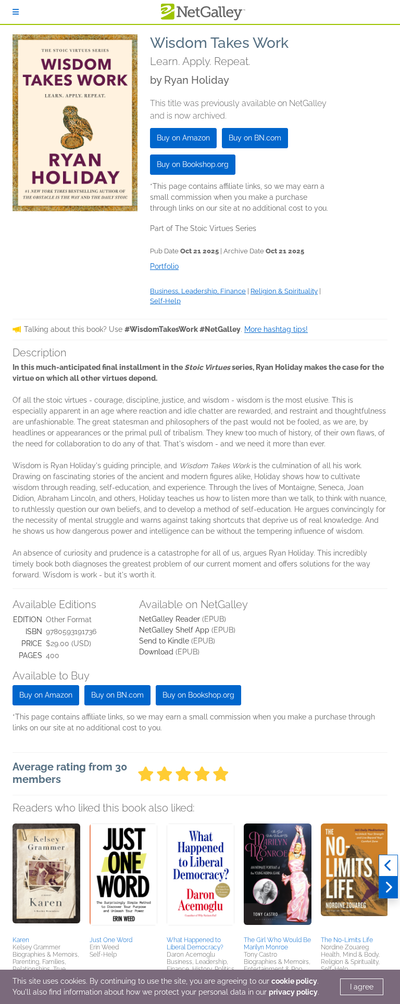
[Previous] (388, 866)
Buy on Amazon (183, 138)
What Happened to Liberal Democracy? (195, 943)
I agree (361, 987)
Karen (20, 940)
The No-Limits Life (347, 940)
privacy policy (293, 992)
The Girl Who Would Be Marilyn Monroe (277, 943)
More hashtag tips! (276, 329)
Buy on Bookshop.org (193, 164)
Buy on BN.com (255, 138)
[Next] (388, 887)
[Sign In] (15, 12)
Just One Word (111, 940)
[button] (46, 878)
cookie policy (294, 981)
